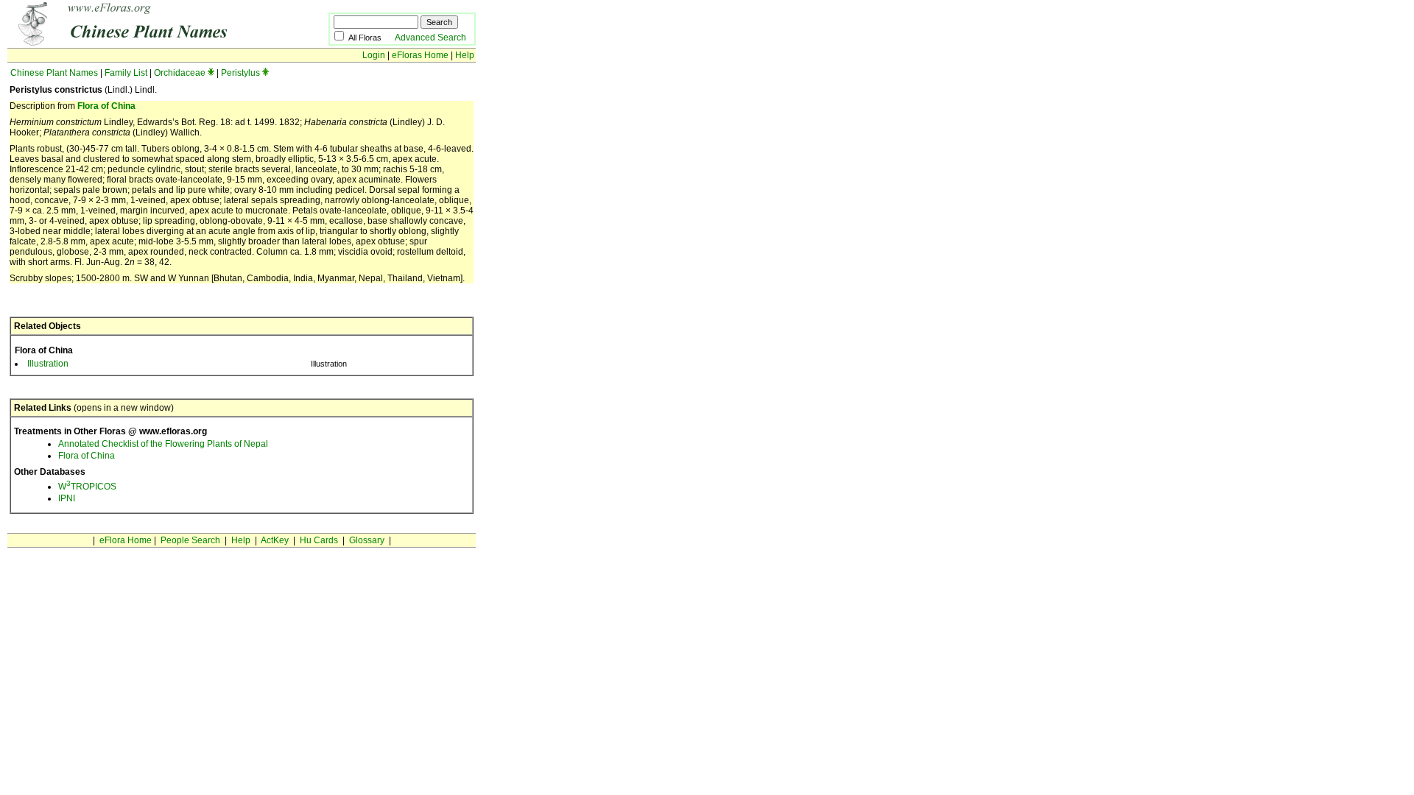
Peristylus (240, 73)
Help (464, 55)
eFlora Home (125, 540)
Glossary (366, 540)
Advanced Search (430, 37)
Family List (126, 73)
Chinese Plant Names (54, 73)
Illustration (47, 363)
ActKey (275, 540)
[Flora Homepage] (145, 43)
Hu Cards (319, 540)
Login (373, 55)
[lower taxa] (211, 73)
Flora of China (106, 106)
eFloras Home (420, 55)
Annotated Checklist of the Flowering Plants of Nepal (163, 444)
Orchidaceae (179, 73)
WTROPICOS (87, 486)
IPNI (66, 498)
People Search (190, 540)
